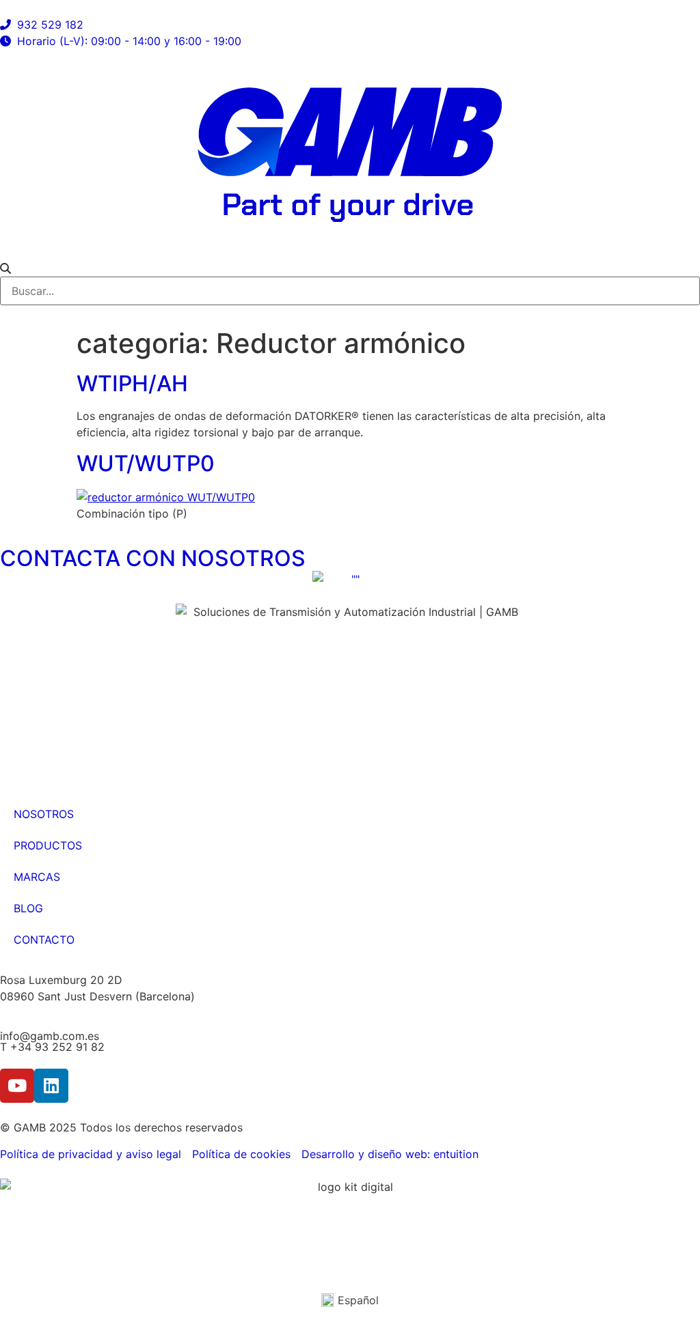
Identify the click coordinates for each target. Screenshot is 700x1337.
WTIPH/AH (132, 383)
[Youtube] (17, 1086)
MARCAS (37, 877)
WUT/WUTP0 (146, 463)
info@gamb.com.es (49, 1036)
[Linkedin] (51, 1086)
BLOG (28, 908)
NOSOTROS (44, 814)
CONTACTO (44, 939)
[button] (350, 268)
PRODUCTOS (48, 845)
